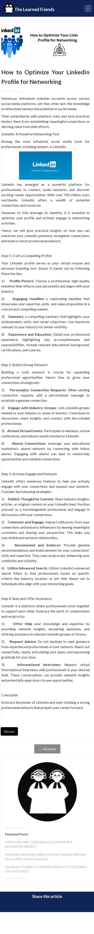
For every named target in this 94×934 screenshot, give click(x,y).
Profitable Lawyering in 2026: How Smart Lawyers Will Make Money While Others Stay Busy (45, 857)
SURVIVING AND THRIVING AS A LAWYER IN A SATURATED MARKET (38, 844)
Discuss (9, 731)
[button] (85, 8)
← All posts (47, 749)
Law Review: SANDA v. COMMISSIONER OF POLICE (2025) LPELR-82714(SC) (46, 869)
